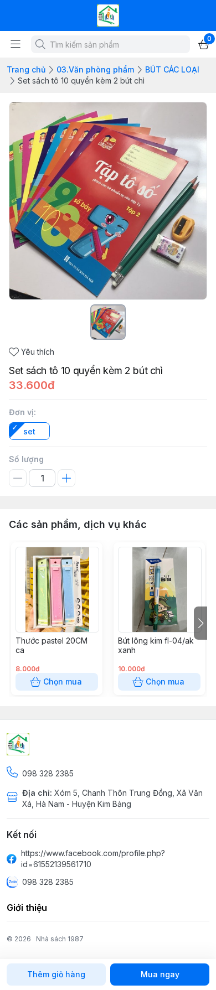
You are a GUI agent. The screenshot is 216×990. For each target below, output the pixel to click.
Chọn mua (62, 681)
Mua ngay (160, 974)
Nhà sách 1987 (60, 939)
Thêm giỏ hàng (56, 974)
